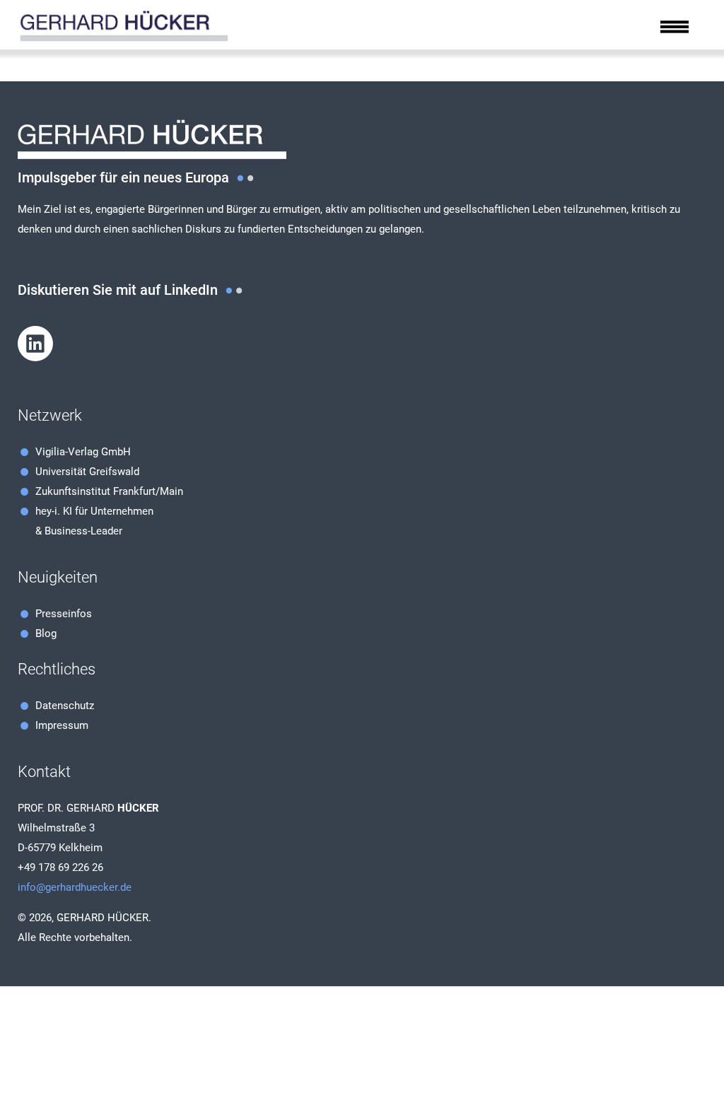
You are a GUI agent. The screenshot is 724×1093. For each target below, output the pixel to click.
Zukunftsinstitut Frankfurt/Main (109, 491)
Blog (46, 633)
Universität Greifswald (87, 471)
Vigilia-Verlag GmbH (83, 451)
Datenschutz (64, 705)
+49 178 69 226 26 (60, 867)
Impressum (61, 725)
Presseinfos (63, 613)
